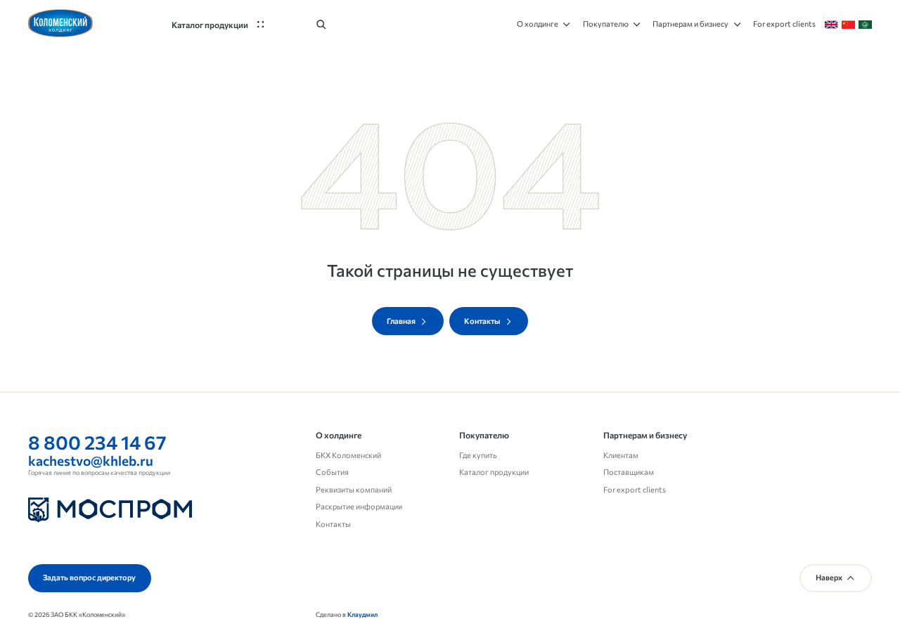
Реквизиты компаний (354, 489)
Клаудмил (362, 614)
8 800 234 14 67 (97, 442)
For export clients (634, 489)
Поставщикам (628, 471)
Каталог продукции (494, 471)
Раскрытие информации (359, 506)
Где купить (478, 454)
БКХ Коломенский (348, 454)
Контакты (333, 523)
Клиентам (620, 454)
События (332, 471)
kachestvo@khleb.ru (90, 460)
